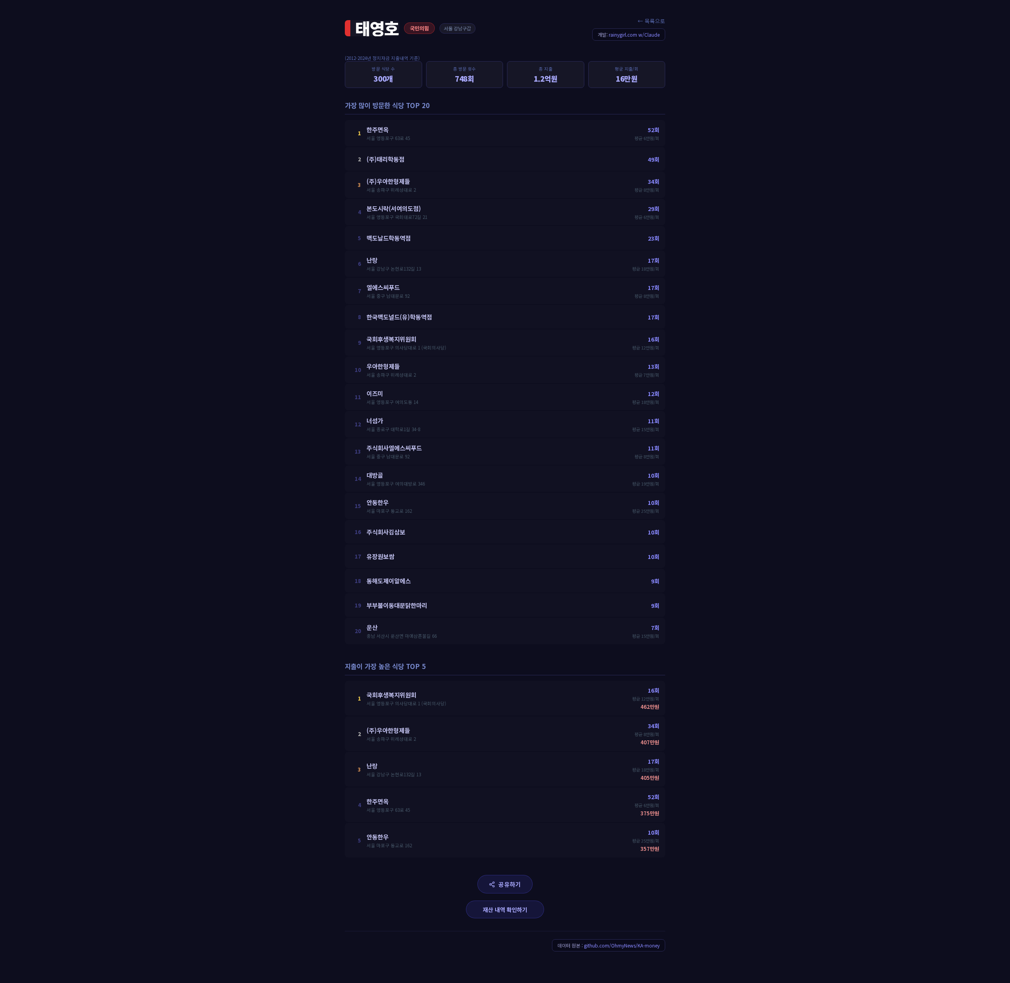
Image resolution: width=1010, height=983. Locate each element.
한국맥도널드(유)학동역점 (399, 316)
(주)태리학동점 (385, 159)
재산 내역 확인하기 (505, 909)
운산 (372, 627)
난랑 (372, 260)
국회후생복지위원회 (391, 339)
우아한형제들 (383, 366)
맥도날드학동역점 (389, 238)
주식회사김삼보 (386, 531)
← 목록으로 (651, 21)
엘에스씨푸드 (383, 287)
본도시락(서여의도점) (394, 208)
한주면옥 (378, 129)
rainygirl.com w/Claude (634, 34)
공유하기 (509, 884)
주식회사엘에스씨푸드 (394, 447)
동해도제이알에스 (389, 580)
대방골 (375, 475)
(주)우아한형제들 (388, 181)
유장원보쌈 (380, 556)
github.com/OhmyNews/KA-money (622, 945)
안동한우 (378, 502)
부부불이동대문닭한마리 (397, 605)
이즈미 (375, 393)
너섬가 (375, 420)
